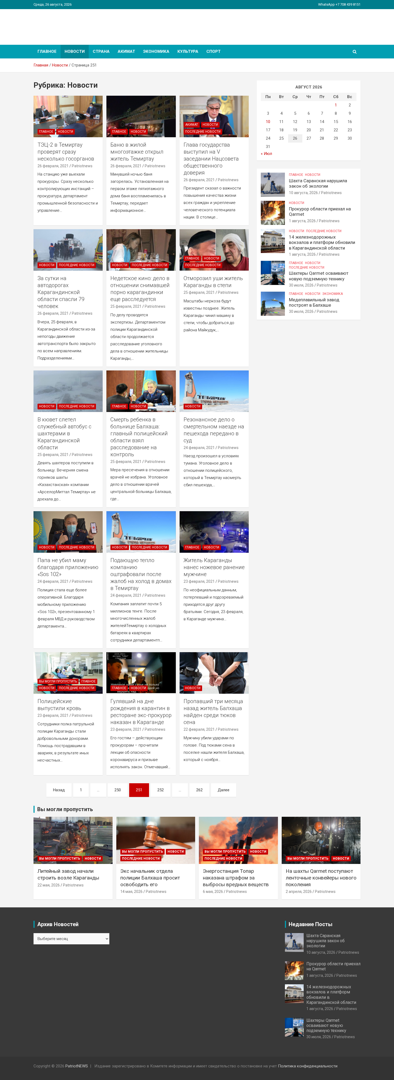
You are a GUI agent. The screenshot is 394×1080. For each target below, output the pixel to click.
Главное (47, 51)
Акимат (126, 51)
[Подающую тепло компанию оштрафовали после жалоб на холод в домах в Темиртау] (141, 532)
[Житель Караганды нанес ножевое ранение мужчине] (214, 532)
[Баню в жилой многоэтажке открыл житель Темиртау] (141, 116)
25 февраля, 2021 (126, 306)
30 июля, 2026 (301, 285)
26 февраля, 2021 (53, 166)
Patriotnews (82, 166)
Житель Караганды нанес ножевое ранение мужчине (214, 567)
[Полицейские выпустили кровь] (68, 673)
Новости (75, 51)
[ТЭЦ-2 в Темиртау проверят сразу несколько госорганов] (68, 116)
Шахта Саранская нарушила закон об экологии (318, 183)
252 (160, 790)
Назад (59, 790)
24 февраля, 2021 (199, 448)
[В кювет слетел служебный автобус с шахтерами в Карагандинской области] (68, 391)
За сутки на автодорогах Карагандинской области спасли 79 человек (61, 292)
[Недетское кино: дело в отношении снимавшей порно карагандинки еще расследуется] (141, 250)
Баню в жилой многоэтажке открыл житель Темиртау (136, 152)
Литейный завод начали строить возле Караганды (68, 874)
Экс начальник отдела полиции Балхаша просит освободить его (150, 877)
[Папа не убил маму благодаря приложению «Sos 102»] (68, 532)
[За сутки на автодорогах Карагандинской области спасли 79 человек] (68, 250)
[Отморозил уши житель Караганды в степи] (214, 250)
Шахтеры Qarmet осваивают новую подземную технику (318, 275)
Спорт (213, 51)
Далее (223, 790)
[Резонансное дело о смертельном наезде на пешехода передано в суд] (214, 391)
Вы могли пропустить (58, 681)
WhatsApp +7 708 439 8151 (339, 4)
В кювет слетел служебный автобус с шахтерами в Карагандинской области (64, 433)
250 (117, 790)
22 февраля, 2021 (199, 729)
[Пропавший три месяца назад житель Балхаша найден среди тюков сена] (214, 673)
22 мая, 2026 (49, 885)
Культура (187, 51)
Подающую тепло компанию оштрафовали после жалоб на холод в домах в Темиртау (141, 574)
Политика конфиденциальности (307, 1066)
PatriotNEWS (65, 24)
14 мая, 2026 (131, 891)
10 (268, 121)
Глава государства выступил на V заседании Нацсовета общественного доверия (211, 159)
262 (199, 790)
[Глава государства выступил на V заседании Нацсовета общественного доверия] (214, 116)
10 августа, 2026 (303, 193)
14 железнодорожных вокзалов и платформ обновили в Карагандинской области (322, 242)
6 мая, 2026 (213, 891)
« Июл (266, 153)
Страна (101, 51)
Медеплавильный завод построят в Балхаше (314, 302)
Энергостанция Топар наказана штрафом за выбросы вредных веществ (236, 877)
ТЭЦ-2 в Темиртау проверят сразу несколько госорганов (66, 152)
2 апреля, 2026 (299, 891)
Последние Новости (203, 131)
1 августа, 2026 (302, 221)
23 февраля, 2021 (199, 581)
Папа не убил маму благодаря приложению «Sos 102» (68, 567)
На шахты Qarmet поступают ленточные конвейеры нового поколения (321, 877)
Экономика (156, 51)
